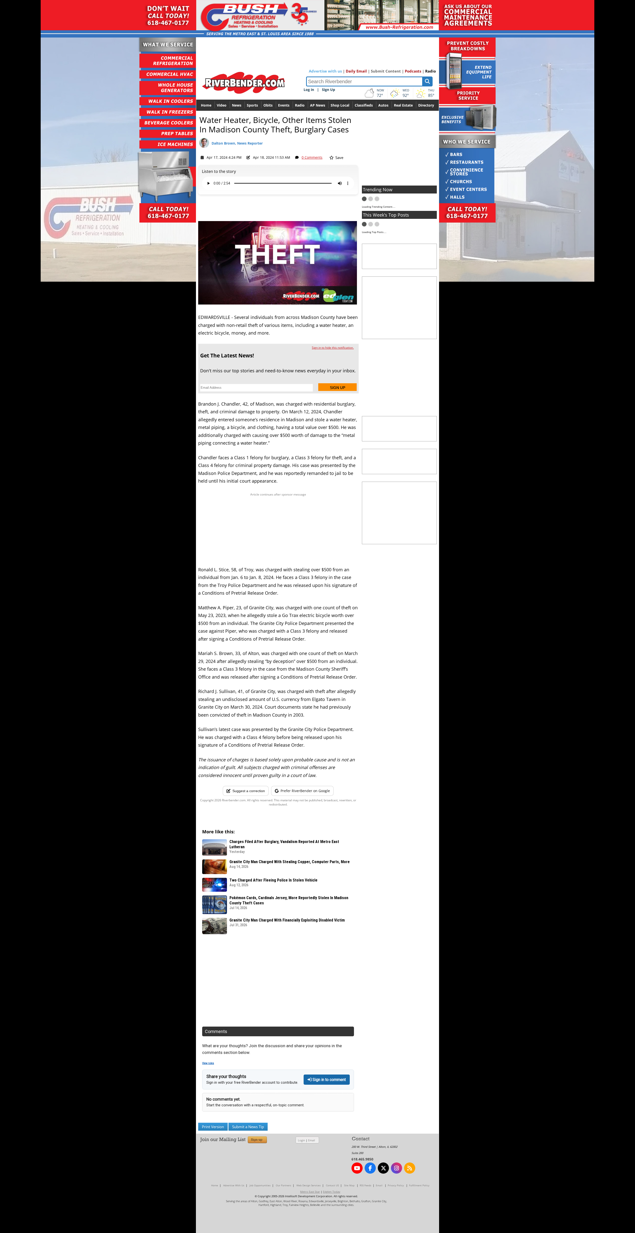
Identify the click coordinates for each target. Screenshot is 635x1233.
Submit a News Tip (248, 1126)
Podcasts (413, 71)
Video (221, 105)
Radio (430, 71)
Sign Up (328, 89)
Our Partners (283, 1185)
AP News (317, 105)
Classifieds (364, 105)
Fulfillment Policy (419, 1185)
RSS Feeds (365, 1185)
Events (283, 105)
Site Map (349, 1185)
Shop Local (340, 105)
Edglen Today (331, 1192)
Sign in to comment (329, 1079)
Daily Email (356, 71)
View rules (208, 1063)
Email (311, 1140)
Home (206, 105)
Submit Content (386, 71)
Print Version (213, 1126)
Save (338, 157)
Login (301, 1140)
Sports (252, 105)
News (236, 105)
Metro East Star (310, 1192)
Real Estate (403, 105)
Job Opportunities (260, 1185)
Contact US (332, 1185)
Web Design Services (308, 1185)
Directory (426, 105)
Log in (309, 89)
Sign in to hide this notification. (333, 348)
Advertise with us (325, 71)
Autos (383, 105)
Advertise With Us (233, 1185)
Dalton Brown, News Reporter (237, 143)
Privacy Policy (396, 1185)
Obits (268, 105)
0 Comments (312, 157)
